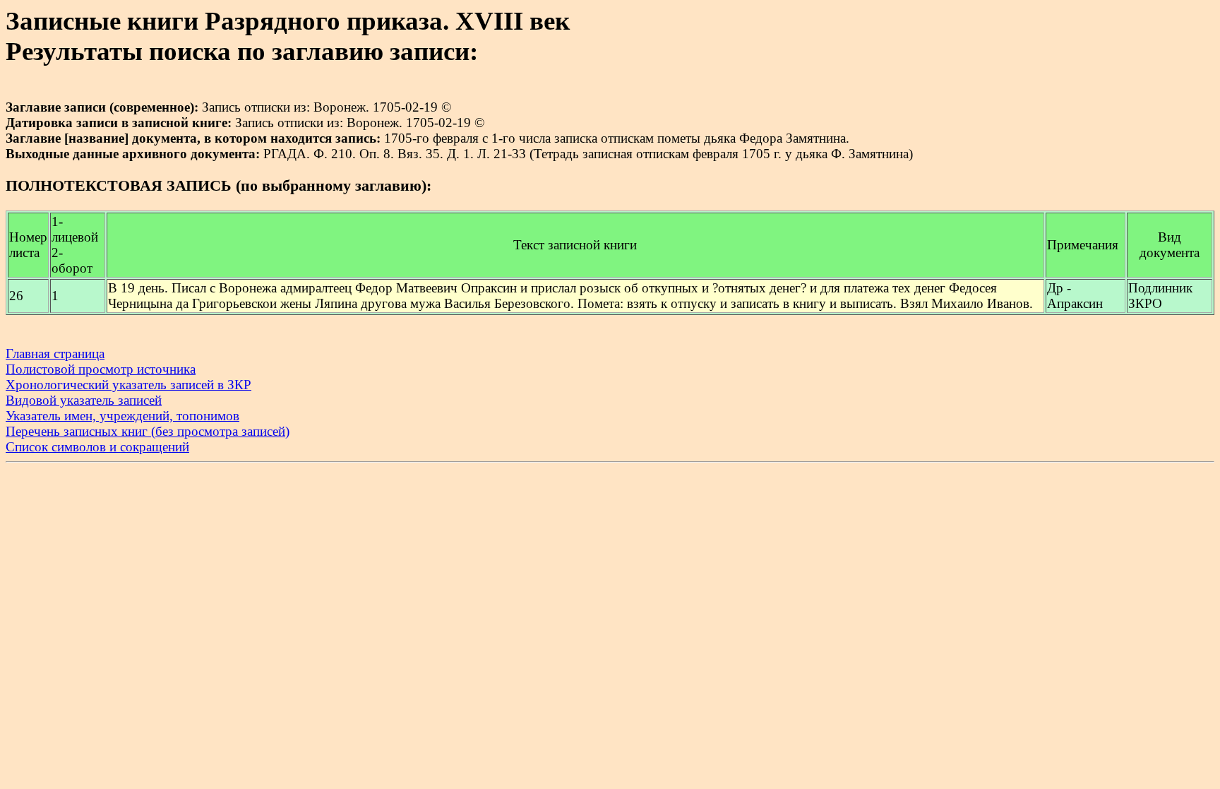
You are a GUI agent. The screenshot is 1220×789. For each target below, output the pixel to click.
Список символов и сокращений (97, 446)
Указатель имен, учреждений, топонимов (122, 415)
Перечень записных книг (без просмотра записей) (147, 431)
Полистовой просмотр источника (101, 369)
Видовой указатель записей (84, 400)
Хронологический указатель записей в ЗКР (128, 384)
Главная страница (55, 353)
